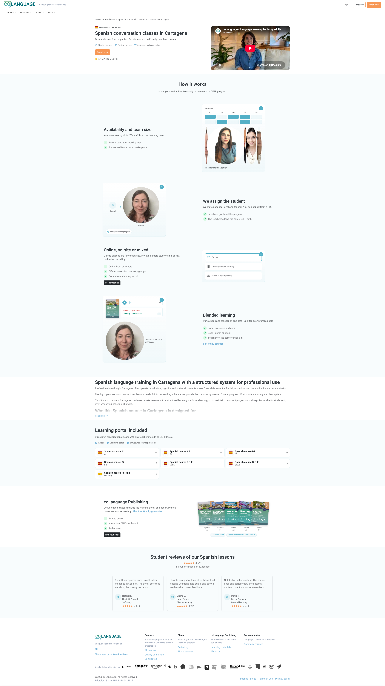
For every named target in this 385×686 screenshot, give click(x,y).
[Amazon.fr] (141, 666)
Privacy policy (282, 679)
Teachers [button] (25, 12)
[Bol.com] (169, 667)
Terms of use (266, 679)
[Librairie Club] (250, 666)
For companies (112, 282)
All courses (150, 650)
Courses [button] (10, 12)
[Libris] (257, 666)
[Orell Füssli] (264, 666)
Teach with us (120, 654)
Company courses (253, 644)
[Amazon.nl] (158, 666)
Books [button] (38, 12)
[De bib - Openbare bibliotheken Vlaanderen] (191, 666)
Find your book (112, 534)
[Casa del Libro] (182, 666)
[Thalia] (278, 666)
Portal (358, 4)
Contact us (103, 654)
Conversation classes (105, 19)
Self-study (183, 647)
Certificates (151, 659)
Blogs (253, 679)
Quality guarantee (152, 511)
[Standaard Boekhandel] (271, 666)
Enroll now (374, 4)
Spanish (122, 19)
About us (137, 511)
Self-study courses (213, 344)
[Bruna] (175, 666)
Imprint (244, 679)
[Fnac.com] (223, 666)
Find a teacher (185, 651)
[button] (347, 5)
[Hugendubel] (237, 667)
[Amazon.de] (128, 666)
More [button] (51, 12)
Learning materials (221, 647)
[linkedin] (96, 649)
